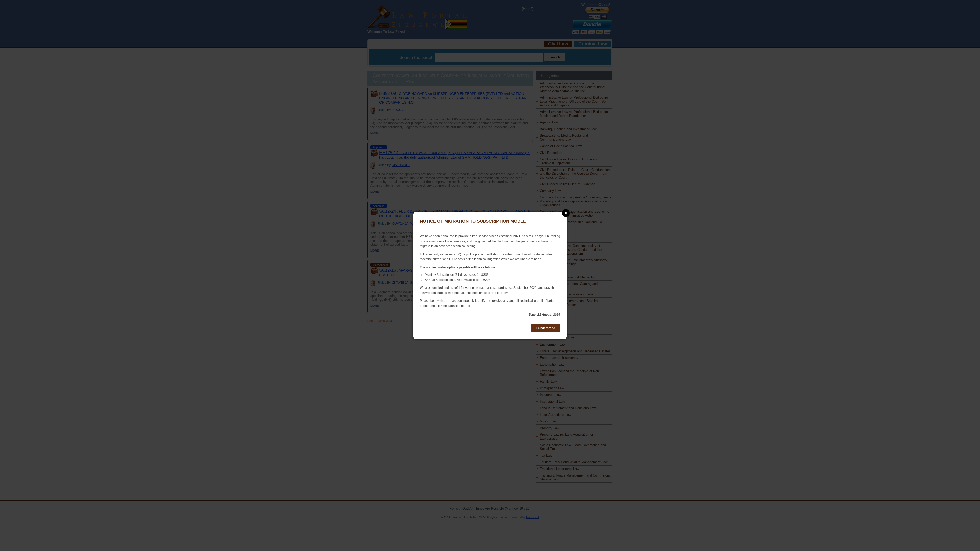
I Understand (545, 328)
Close (566, 213)
